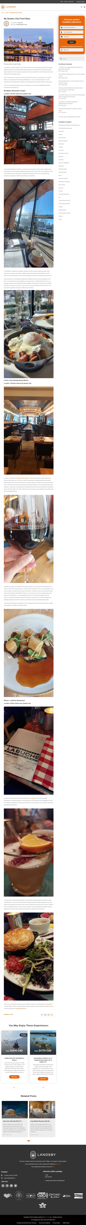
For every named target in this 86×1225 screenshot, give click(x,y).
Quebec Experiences (21, 1008)
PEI (59, 197)
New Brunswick (63, 169)
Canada (61, 147)
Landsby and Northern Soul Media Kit (55, 1180)
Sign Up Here (48, 1176)
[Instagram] (3, 1185)
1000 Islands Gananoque (65, 128)
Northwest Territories (64, 181)
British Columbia (63, 141)
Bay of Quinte (62, 137)
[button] (81, 7)
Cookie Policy (65, 1223)
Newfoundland (62, 172)
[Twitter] (15, 1185)
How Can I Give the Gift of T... (13, 1121)
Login (46, 1175)
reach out (58, 1164)
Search (72, 42)
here (53, 1166)
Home (2, 12)
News (60, 175)
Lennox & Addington (64, 162)
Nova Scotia (62, 184)
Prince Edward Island (64, 203)
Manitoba (61, 166)
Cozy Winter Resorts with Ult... (40, 1121)
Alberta (60, 134)
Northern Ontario (63, 178)
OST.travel (47, 1217)
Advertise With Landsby (52, 1171)
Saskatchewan (62, 210)
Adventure (61, 131)
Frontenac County (63, 153)
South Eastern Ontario (64, 213)
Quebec (7, 12)
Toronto (61, 216)
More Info (14, 1077)
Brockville (61, 144)
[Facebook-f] (7, 1185)
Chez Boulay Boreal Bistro (22, 478)
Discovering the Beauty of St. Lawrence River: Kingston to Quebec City (43, 1060)
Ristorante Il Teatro (16, 169)
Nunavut (61, 188)
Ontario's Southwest (64, 194)
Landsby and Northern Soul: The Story (26, 1223)
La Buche (32, 798)
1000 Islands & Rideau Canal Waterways (69, 125)
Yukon (60, 219)
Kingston (61, 156)
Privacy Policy (56, 1223)
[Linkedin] (11, 1185)
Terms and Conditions (44, 1223)
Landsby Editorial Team (21, 24)
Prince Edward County (64, 200)
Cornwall (61, 150)
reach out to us (49, 1006)
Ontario (61, 191)
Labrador (61, 159)
